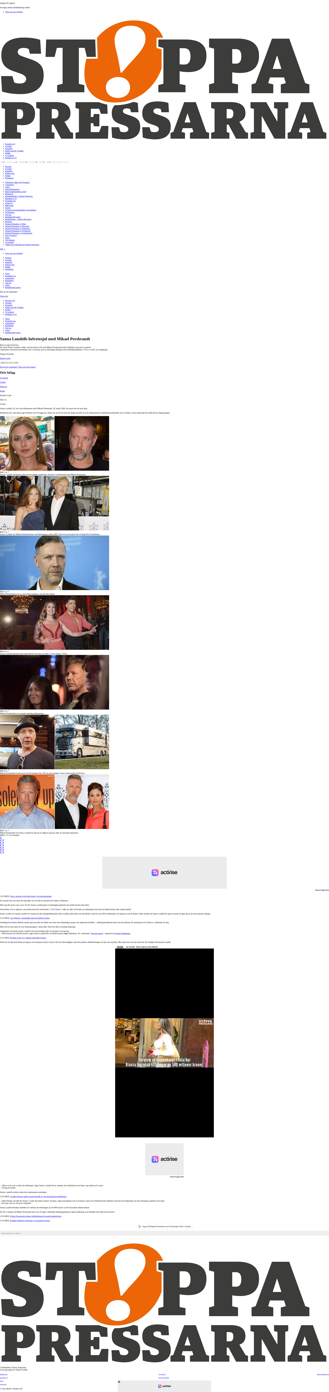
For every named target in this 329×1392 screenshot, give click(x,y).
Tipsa (3, 162)
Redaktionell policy (61, 162)
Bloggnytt (9, 194)
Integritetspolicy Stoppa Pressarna (19, 196)
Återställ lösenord (12, 189)
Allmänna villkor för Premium (17, 182)
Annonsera (23, 162)
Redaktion (33, 162)
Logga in (8, 203)
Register (8, 222)
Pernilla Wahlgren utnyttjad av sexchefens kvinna (30, 1221)
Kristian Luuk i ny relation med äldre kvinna (28, 938)
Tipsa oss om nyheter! (14, 12)
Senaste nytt (10, 144)
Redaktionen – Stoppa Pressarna (18, 219)
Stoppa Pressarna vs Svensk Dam (18, 233)
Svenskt (8, 146)
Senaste (8, 166)
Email (2, 391)
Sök (2, 249)
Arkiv (49, 162)
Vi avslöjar (9, 155)
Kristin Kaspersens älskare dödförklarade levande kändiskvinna (35, 1216)
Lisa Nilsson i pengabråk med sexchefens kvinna (30, 918)
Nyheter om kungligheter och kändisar (20, 210)
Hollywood (9, 173)
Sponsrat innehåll (164, 1377)
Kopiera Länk (5, 395)
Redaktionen (3, 1374)
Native (8, 208)
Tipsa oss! (4, 296)
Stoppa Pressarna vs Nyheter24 (17, 231)
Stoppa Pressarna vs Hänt (15, 224)
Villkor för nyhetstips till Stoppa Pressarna (22, 245)
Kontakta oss (12, 162)
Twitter (3, 382)
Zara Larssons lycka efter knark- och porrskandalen (31, 896)
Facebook (4, 378)
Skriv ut (3, 400)
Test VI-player (11, 235)
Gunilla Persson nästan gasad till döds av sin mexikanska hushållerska (38, 1196)
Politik (7, 153)
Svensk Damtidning (122, 933)
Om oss (42, 162)
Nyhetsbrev (10, 212)
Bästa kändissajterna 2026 (15, 192)
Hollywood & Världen (14, 151)
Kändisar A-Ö (11, 158)
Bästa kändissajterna (323, 1374)
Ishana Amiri (5, 358)
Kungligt (8, 148)
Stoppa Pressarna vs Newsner (17, 226)
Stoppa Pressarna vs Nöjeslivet (17, 228)
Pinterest (3, 387)
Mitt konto (9, 205)
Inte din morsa (97, 933)
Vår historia (10, 240)
